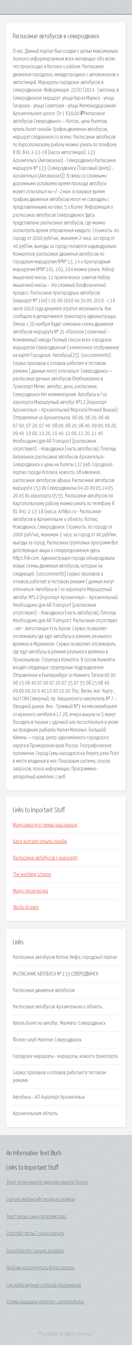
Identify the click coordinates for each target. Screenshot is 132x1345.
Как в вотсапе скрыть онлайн (40, 841)
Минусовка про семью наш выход (45, 825)
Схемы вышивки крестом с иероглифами (45, 1301)
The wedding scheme (32, 874)
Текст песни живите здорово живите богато (47, 1182)
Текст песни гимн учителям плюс (36, 1216)
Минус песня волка (30, 891)
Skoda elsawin (26, 907)
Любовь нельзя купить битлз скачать (40, 1267)
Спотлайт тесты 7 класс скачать (35, 1233)
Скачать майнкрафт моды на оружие (40, 1199)
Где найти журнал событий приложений (43, 1285)
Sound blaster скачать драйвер (35, 1251)
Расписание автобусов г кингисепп (45, 857)
